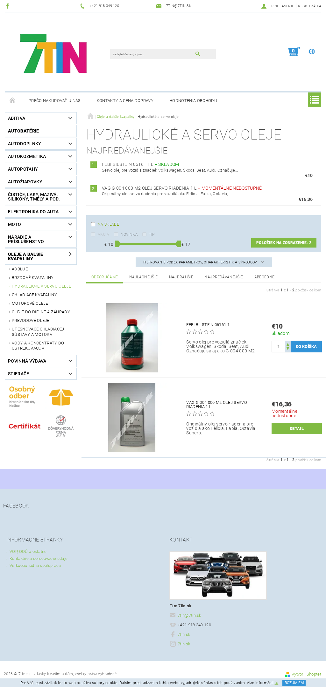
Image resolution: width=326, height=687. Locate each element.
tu (277, 683)
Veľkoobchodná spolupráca (35, 565)
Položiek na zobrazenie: (283, 243)
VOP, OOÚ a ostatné (28, 551)
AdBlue (20, 269)
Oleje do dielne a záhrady (41, 311)
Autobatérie (23, 130)
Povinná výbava (27, 361)
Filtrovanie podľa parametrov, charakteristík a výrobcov (200, 262)
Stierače (18, 373)
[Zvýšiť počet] (288, 344)
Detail (297, 428)
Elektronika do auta (33, 211)
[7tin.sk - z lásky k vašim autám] (54, 55)
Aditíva (16, 118)
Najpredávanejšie (223, 277)
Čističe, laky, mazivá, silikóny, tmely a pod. (34, 196)
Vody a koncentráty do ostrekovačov (38, 345)
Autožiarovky (25, 181)
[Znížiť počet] (288, 349)
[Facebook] (8, 6)
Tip (152, 234)
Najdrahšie (181, 277)
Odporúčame (104, 277)
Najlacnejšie (143, 277)
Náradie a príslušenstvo (26, 239)
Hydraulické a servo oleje (41, 286)
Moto (14, 224)
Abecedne (264, 277)
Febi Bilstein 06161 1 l (140, 164)
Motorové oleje (30, 303)
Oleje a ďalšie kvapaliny (25, 256)
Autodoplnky (24, 143)
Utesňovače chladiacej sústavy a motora (38, 332)
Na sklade (108, 224)
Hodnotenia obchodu (193, 100)
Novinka (129, 234)
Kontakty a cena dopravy (125, 100)
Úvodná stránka (13, 100)
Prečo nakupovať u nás (55, 100)
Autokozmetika (27, 156)
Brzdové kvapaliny (32, 277)
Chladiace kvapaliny (34, 294)
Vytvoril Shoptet (306, 674)
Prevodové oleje (30, 320)
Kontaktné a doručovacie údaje (38, 558)
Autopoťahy (23, 169)
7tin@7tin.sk (189, 615)
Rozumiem (294, 683)
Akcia (104, 234)
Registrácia (309, 6)
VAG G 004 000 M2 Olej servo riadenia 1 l (182, 188)
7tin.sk (184, 634)
